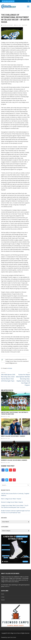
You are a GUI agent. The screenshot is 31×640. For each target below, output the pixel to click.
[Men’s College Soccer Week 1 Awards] (15, 426)
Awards (3, 600)
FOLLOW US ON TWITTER (8, 1)
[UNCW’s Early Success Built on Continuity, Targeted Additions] (15, 401)
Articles (25, 25)
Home (2, 594)
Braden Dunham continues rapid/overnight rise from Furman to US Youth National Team (15, 511)
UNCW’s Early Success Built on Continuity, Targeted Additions (14, 413)
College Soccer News (7, 25)
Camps (2, 597)
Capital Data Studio (11, 637)
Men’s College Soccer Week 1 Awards (13, 436)
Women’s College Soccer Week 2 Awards (14, 460)
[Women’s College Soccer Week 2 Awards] (15, 450)
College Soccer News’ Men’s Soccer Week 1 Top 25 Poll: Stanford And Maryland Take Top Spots (14, 506)
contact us (6, 586)
